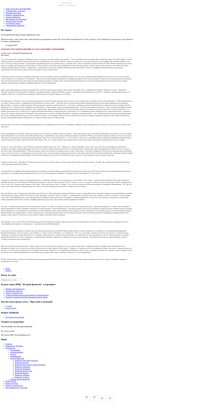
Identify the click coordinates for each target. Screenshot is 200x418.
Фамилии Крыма (21, 373)
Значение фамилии (13, 17)
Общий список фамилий (20, 379)
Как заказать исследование (16, 19)
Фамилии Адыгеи (22, 377)
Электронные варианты (15, 26)
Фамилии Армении (22, 367)
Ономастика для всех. (14, 291)
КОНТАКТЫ (11, 381)
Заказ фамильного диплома (16, 388)
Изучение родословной (15, 317)
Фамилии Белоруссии (23, 371)
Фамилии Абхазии (22, 375)
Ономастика (10, 348)
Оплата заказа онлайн (14, 21)
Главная (9, 344)
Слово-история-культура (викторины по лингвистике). (27, 295)
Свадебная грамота (13, 23)
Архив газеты (11, 308)
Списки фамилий (17, 358)
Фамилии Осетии (22, 363)
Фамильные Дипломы (14, 346)
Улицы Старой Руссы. (14, 293)
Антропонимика (16, 352)
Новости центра (12, 383)
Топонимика (15, 350)
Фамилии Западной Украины (26, 361)
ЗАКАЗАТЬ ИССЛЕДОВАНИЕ (18, 9)
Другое (13, 354)
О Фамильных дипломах (15, 11)
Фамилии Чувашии (22, 369)
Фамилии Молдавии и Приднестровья (30, 365)
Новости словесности (14, 386)
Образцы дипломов (13, 13)
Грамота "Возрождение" (15, 15)
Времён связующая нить (15, 289)
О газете (9, 306)
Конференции (15, 356)
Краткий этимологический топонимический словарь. (27, 297)
